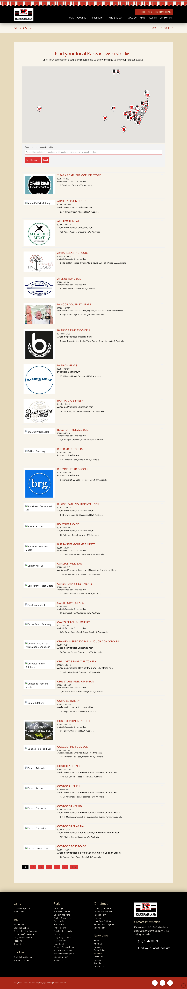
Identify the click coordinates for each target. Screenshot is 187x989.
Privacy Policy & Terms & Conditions (25, 983)
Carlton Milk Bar (69, 563)
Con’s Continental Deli (73, 721)
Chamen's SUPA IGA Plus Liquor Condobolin (88, 641)
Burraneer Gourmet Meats (76, 544)
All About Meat (68, 221)
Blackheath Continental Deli (78, 504)
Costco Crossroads (71, 846)
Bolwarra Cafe (68, 524)
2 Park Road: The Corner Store (79, 175)
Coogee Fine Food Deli (72, 746)
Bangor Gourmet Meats (74, 304)
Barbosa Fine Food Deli (73, 330)
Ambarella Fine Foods (73, 252)
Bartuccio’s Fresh (70, 400)
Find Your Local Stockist (153, 948)
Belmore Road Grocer (72, 469)
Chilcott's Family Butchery (76, 661)
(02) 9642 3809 (147, 941)
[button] (105, 119)
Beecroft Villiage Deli (72, 429)
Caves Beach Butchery (73, 622)
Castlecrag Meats (70, 602)
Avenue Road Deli (69, 278)
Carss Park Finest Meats (74, 583)
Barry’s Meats (67, 365)
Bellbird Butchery (70, 449)
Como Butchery (68, 700)
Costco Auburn (68, 786)
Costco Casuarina (70, 826)
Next (74, 867)
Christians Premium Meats (76, 681)
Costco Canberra (70, 806)
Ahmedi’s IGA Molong (71, 201)
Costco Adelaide (69, 766)
